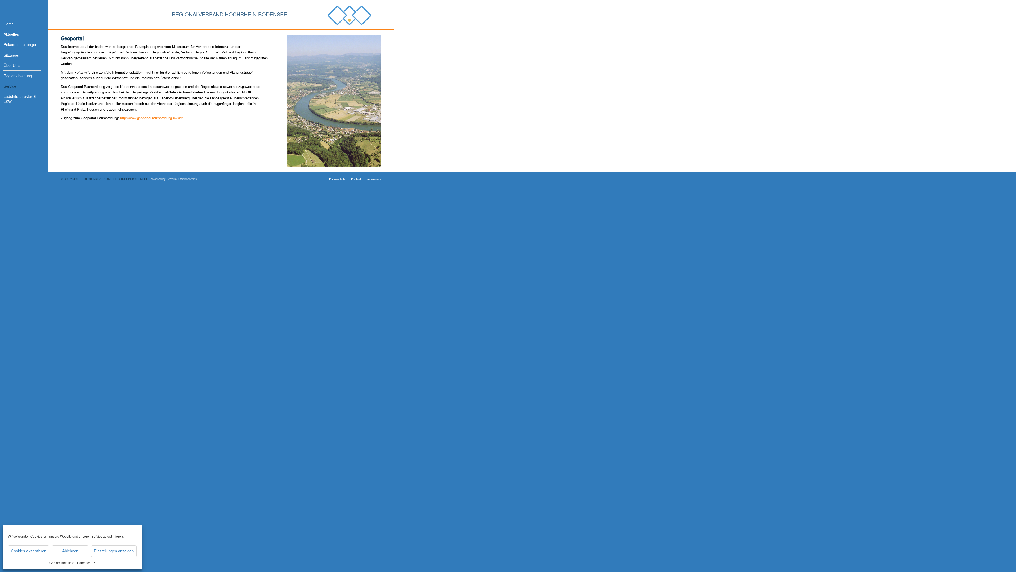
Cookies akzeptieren (28, 551)
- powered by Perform (163, 179)
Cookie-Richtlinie (61, 562)
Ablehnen (70, 551)
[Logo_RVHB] (349, 15)
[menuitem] (18, 24)
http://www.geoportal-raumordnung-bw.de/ (151, 117)
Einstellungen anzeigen (114, 551)
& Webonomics (187, 179)
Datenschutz (86, 562)
